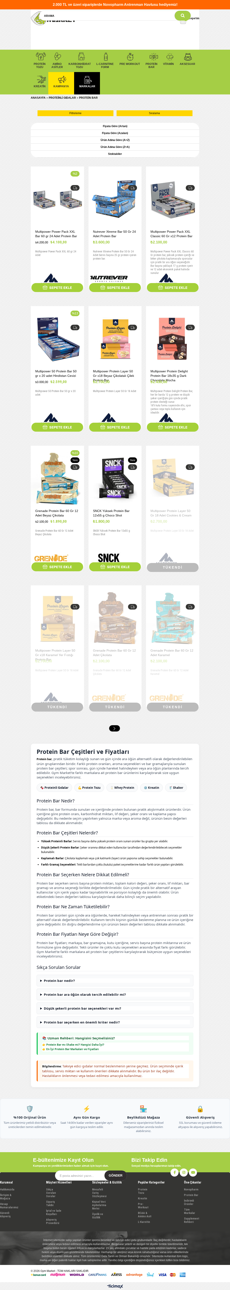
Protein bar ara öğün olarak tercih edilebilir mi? (85, 994)
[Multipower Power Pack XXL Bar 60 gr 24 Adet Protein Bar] (57, 199)
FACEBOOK (174, 1172)
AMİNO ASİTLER (57, 65)
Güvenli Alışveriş (5, 1214)
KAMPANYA (61, 86)
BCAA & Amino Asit (144, 1214)
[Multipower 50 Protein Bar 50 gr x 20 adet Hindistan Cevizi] (57, 339)
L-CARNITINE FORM (105, 65)
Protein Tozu (142, 1191)
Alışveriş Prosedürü (52, 1221)
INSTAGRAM (184, 1172)
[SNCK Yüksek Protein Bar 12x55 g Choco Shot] (115, 479)
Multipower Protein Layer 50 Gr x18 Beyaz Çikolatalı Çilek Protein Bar (113, 375)
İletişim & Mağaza (5, 1196)
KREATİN (40, 86)
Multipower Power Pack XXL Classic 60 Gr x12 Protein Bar (171, 234)
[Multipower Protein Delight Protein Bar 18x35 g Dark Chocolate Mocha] (172, 339)
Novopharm (191, 1189)
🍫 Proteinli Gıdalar (54, 788)
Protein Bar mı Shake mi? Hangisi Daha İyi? (75, 1045)
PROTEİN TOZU (40, 65)
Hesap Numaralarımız (9, 1205)
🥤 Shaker (176, 788)
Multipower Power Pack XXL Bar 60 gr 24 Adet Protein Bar (56, 234)
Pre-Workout (143, 1205)
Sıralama (154, 113)
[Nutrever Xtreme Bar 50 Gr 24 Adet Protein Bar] (115, 199)
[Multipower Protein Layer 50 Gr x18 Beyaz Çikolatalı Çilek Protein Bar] (115, 339)
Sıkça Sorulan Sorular (51, 1193)
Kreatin (142, 1198)
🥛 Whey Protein (122, 788)
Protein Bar (191, 1195)
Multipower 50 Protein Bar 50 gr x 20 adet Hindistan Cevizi (56, 373)
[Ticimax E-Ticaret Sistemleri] (115, 1286)
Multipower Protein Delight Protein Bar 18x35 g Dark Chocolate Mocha (169, 375)
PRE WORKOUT (129, 64)
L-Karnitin (144, 1222)
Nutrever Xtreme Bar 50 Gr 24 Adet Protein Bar (114, 234)
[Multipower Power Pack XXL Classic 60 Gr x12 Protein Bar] (172, 199)
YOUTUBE (193, 1172)
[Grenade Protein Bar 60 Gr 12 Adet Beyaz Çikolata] (57, 479)
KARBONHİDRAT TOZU (80, 65)
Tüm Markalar (189, 1211)
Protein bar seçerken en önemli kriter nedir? (82, 1022)
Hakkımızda (7, 1189)
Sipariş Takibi (50, 1203)
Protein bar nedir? (59, 980)
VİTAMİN (168, 64)
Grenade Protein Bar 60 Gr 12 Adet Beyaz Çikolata (56, 513)
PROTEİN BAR (151, 65)
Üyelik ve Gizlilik (97, 1215)
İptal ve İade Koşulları (53, 1212)
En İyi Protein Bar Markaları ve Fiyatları (72, 1049)
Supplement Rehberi (191, 1220)
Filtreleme (75, 113)
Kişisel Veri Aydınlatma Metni (99, 1205)
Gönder (115, 1175)
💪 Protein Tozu (89, 788)
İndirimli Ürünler (189, 1202)
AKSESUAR (187, 64)
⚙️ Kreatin (151, 788)
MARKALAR (87, 86)
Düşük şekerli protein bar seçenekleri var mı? (82, 1008)
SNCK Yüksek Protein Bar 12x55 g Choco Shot (111, 513)
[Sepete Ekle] (57, 287)
